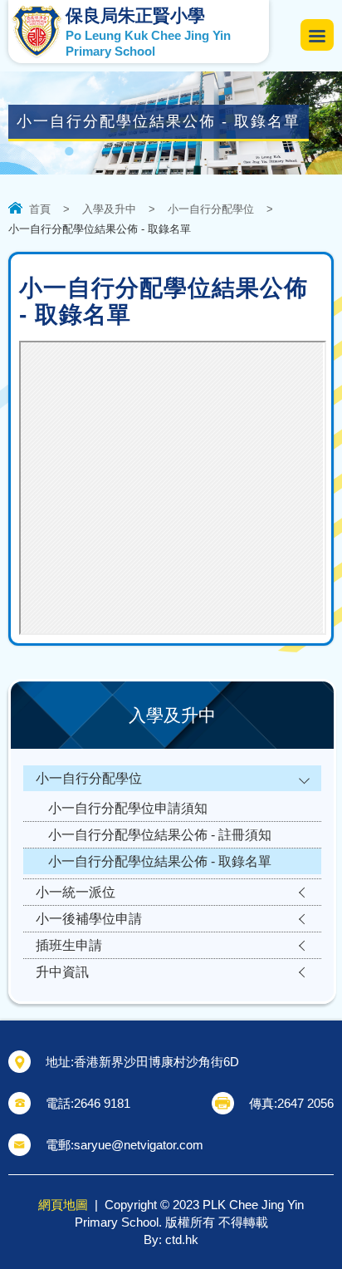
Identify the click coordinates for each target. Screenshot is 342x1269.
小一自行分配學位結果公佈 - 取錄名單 (159, 861)
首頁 (40, 209)
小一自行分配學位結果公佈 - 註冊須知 (159, 835)
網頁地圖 (63, 1205)
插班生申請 (69, 945)
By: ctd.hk (171, 1239)
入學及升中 (109, 209)
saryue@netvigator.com (138, 1145)
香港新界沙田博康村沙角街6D (156, 1062)
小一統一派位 (75, 892)
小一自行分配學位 (211, 209)
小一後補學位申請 (89, 919)
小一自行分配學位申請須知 (128, 808)
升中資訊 (62, 972)
